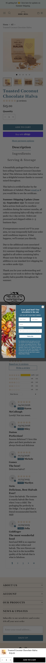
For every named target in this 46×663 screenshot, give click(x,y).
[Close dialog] (42, 307)
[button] (2, 659)
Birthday (21, 328)
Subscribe (30, 336)
